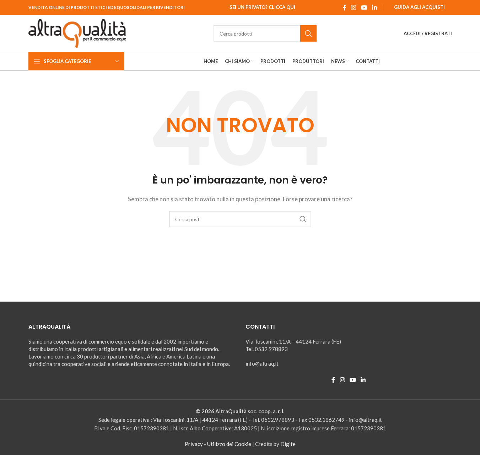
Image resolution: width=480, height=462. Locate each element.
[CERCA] (308, 33)
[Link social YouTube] (364, 7)
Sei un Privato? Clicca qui (262, 7)
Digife (288, 444)
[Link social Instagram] (353, 7)
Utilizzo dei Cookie (229, 444)
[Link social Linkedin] (374, 7)
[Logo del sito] (77, 33)
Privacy (194, 444)
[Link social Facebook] (344, 7)
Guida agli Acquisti (419, 7)
